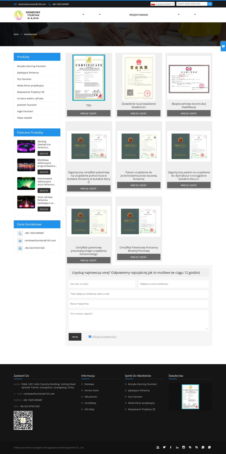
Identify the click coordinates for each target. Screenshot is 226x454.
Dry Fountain (24, 79)
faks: (16, 406)
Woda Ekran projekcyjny (30, 85)
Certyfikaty (90, 403)
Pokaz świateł (24, 117)
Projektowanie (138, 14)
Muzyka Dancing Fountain (31, 66)
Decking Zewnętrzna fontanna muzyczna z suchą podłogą (46, 144)
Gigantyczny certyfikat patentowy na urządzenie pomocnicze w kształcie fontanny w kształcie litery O (88, 177)
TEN (88, 105)
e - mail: (18, 393)
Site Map (89, 409)
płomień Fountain (27, 104)
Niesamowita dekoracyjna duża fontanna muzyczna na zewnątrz (46, 181)
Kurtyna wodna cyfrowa (30, 98)
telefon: (18, 400)
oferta (75, 336)
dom (16, 34)
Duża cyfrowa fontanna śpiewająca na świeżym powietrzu (45, 200)
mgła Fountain (25, 111)
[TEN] (190, 396)
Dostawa (89, 384)
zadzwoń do (21, 376)
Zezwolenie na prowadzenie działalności (139, 105)
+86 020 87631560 (35, 247)
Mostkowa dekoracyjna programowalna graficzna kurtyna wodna (47, 163)
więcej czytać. (88, 113)
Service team (92, 390)
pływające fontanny (28, 72)
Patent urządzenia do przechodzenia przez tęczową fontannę (139, 176)
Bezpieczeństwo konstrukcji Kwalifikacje (189, 105)
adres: (17, 384)
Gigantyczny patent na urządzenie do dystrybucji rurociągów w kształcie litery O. (189, 176)
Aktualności (91, 396)
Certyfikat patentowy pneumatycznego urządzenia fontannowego (89, 251)
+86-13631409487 (60, 4)
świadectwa (176, 376)
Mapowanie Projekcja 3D (30, 92)
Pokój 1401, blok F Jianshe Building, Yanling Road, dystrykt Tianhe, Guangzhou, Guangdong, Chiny (49, 385)
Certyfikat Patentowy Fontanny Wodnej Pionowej (139, 249)
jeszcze (44, 153)
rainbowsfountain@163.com (32, 4)
